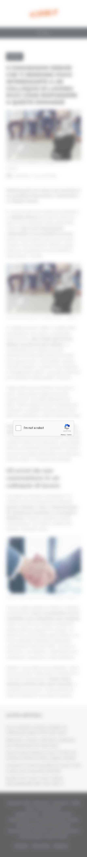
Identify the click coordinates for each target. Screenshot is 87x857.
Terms (69, 435)
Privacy (63, 435)
